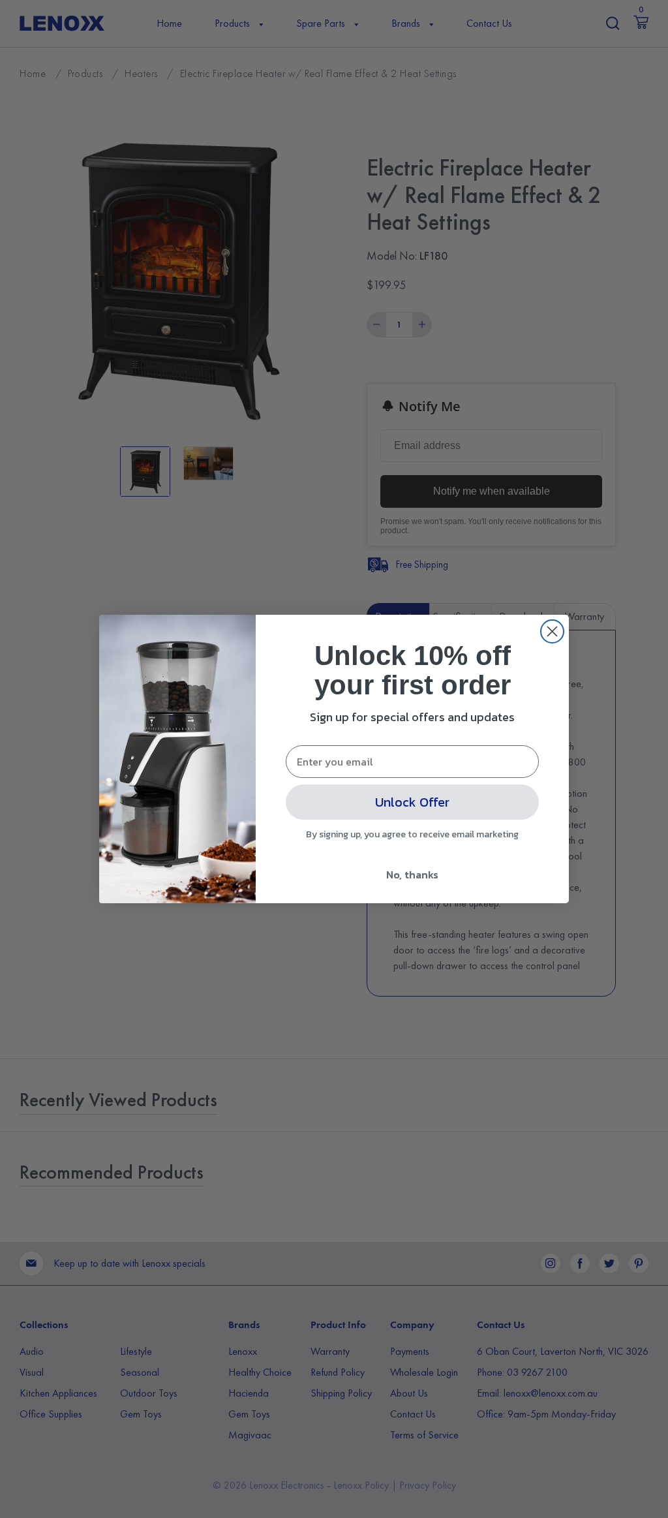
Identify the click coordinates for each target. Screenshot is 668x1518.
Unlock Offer (412, 802)
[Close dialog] (552, 631)
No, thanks (412, 874)
